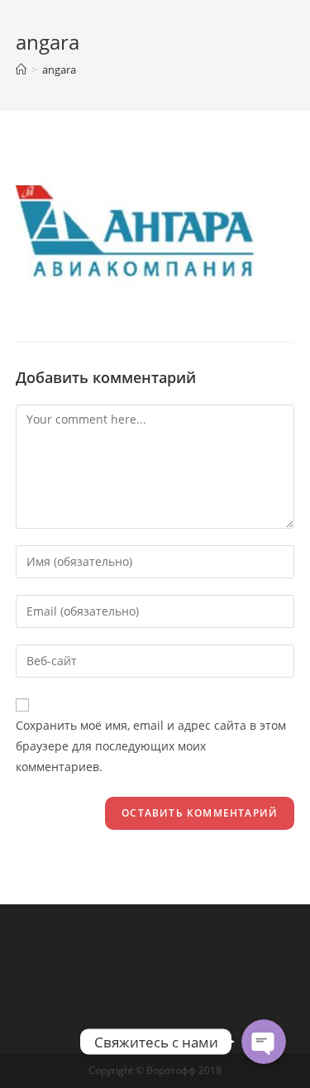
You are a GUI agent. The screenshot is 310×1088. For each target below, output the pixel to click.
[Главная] (21, 69)
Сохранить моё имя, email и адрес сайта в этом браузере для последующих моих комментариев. (151, 745)
